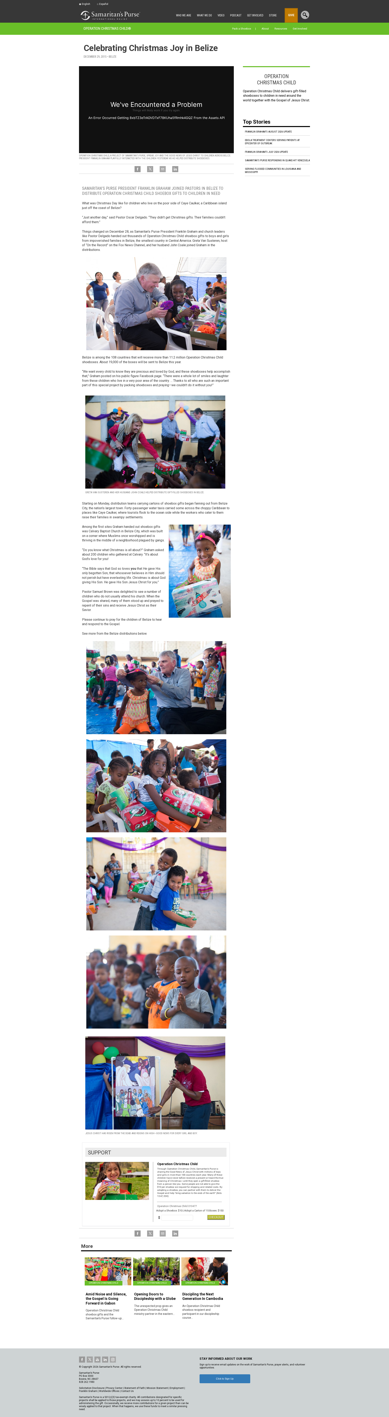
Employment (177, 1388)
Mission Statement (157, 1388)
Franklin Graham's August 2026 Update (268, 131)
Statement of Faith (134, 1388)
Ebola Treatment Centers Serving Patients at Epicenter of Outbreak (272, 142)
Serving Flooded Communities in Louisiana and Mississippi (273, 170)
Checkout (216, 1217)
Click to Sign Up (225, 1378)
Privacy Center (114, 1388)
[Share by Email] (162, 171)
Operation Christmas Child (107, 28)
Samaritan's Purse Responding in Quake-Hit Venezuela (277, 160)
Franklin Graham (88, 1391)
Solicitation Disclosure (91, 1388)
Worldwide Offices (109, 1391)
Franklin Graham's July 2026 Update (266, 151)
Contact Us (127, 1391)
